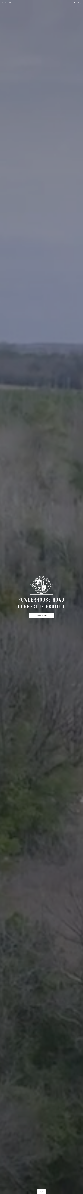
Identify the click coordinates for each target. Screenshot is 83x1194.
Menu (76, 3)
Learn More (41, 615)
